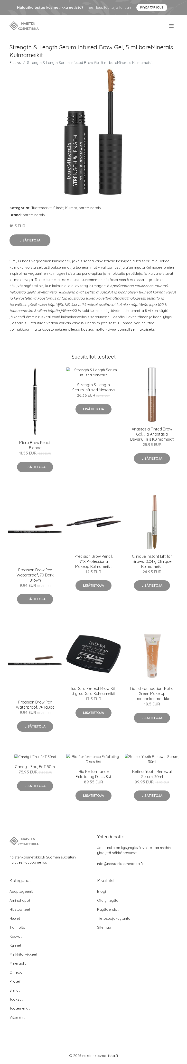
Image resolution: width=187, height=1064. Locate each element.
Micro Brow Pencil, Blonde (35, 445)
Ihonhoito (17, 927)
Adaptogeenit (21, 891)
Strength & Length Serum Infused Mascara (93, 387)
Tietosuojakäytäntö (114, 918)
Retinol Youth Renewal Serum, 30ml (152, 774)
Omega (15, 972)
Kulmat (71, 208)
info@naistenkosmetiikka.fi (120, 863)
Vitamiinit (17, 1017)
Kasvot (15, 936)
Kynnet (15, 945)
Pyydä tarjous (151, 7)
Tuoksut (16, 999)
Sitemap (104, 927)
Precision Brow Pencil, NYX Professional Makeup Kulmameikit (94, 561)
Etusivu (15, 62)
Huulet (14, 918)
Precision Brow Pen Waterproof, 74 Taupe (35, 705)
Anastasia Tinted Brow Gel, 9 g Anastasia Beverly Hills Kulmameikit (152, 434)
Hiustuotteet (19, 909)
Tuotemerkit (41, 208)
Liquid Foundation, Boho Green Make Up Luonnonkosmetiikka (152, 693)
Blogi (101, 891)
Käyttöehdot (108, 909)
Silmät (58, 208)
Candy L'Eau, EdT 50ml (35, 766)
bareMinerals (90, 208)
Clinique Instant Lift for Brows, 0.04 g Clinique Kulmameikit (152, 561)
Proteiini (16, 981)
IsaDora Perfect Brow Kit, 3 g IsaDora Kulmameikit (93, 691)
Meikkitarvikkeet (23, 954)
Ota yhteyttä (107, 900)
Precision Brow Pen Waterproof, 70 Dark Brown (35, 575)
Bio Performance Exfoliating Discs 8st (93, 774)
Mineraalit (17, 963)
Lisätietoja (29, 240)
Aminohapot (19, 900)
